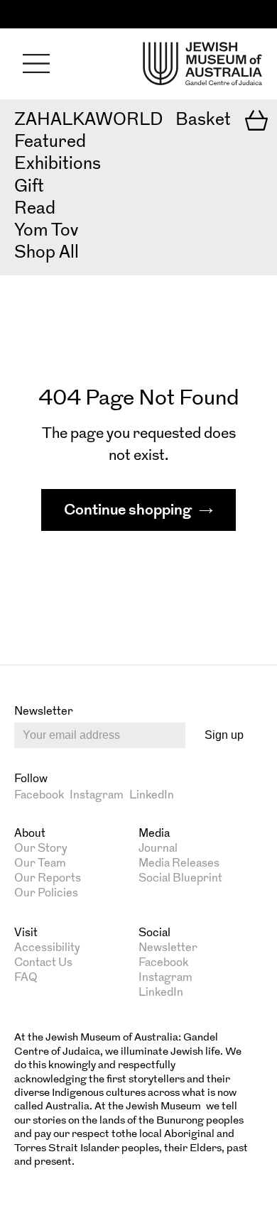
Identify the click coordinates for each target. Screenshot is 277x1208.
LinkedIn (151, 795)
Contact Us (43, 963)
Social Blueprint (180, 878)
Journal (158, 849)
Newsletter (167, 948)
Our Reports (47, 878)
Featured (50, 142)
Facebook (39, 795)
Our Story (40, 849)
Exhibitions (57, 164)
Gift (29, 187)
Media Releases (178, 863)
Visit (26, 933)
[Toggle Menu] (36, 63)
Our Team (40, 863)
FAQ (26, 978)
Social (154, 933)
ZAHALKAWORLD (88, 120)
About (29, 834)
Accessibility (47, 948)
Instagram (97, 795)
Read (34, 209)
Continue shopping (128, 510)
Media (154, 834)
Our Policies (46, 893)
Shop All (46, 253)
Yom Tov (46, 231)
